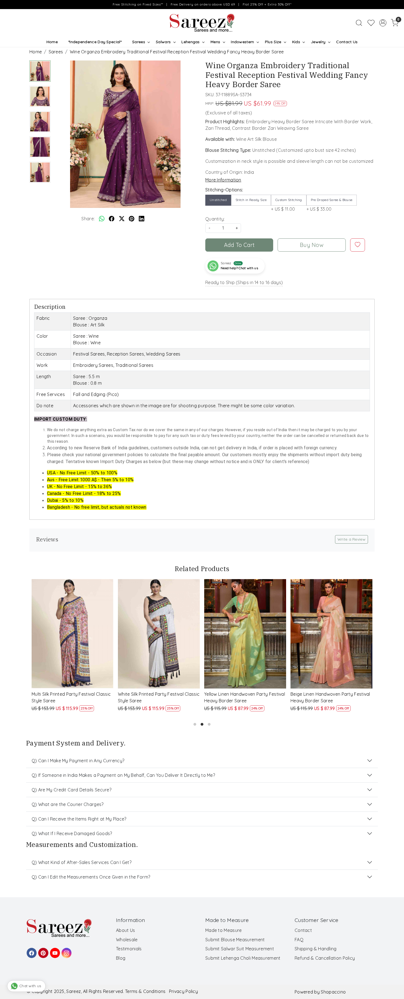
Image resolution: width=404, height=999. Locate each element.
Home (52, 41)
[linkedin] (141, 218)
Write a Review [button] (351, 539)
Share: (88, 218)
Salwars (163, 41)
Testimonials (129, 948)
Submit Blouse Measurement (235, 939)
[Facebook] (31, 950)
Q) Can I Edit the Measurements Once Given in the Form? (91, 877)
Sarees (138, 41)
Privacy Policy (183, 991)
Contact (303, 930)
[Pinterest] (42, 950)
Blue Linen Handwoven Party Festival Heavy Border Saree (158, 697)
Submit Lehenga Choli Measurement (243, 958)
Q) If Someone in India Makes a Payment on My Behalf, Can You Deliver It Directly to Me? (123, 775)
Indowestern (242, 41)
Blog (120, 958)
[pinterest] (132, 218)
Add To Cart (239, 244)
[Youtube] (54, 950)
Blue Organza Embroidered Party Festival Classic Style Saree (241, 697)
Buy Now (311, 244)
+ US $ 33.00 (329, 204)
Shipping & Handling (316, 948)
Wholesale (127, 939)
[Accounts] (383, 22)
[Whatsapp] (102, 218)
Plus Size (273, 41)
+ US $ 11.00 (286, 204)
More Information (223, 180)
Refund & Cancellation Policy (325, 958)
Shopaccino (333, 992)
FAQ (299, 939)
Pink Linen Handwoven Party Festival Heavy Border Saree (72, 697)
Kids (296, 41)
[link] (359, 23)
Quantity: (215, 219)
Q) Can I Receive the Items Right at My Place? (79, 819)
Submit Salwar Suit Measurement (239, 948)
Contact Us (347, 41)
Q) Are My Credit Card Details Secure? (71, 789)
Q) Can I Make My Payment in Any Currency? (78, 760)
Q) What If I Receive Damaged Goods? (72, 833)
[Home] (202, 23)
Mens (215, 41)
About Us (125, 930)
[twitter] (122, 218)
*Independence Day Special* (94, 41)
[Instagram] (66, 950)
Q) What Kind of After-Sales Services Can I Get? (81, 862)
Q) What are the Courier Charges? (68, 804)
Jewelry (318, 41)
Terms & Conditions (145, 991)
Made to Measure (223, 930)
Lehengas (190, 41)
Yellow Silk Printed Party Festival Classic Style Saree (326, 697)
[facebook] (112, 218)
